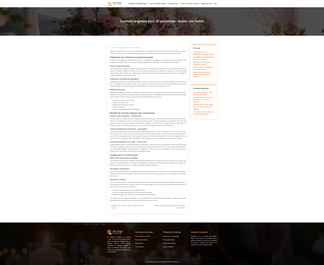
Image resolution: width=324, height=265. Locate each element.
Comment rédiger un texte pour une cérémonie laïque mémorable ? (169, 207)
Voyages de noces (206, 3)
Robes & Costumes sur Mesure (190, 3)
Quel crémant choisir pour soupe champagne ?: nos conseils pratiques (202, 100)
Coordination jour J (173, 3)
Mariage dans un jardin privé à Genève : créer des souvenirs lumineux (202, 74)
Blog (215, 3)
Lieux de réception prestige (157, 3)
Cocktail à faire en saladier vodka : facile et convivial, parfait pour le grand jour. (203, 107)
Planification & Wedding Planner (138, 3)
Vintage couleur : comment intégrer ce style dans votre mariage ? (127, 207)
